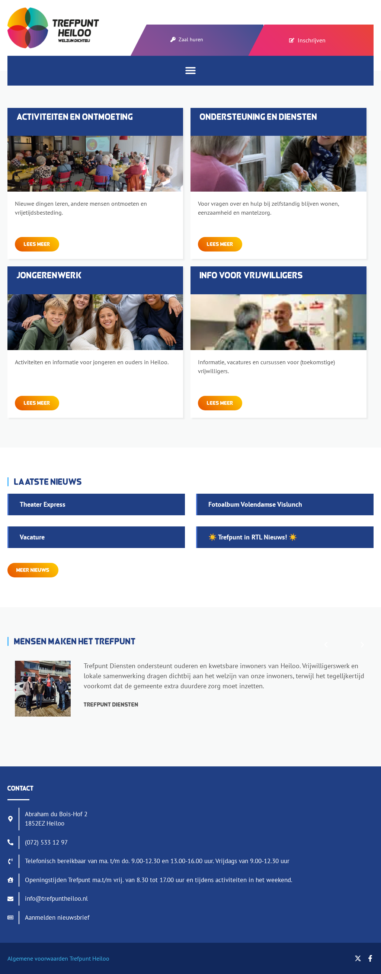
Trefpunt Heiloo (88, 958)
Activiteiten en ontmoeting (75, 116)
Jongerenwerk (49, 275)
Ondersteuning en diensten (258, 116)
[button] (190, 70)
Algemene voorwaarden (37, 958)
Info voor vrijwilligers (251, 275)
